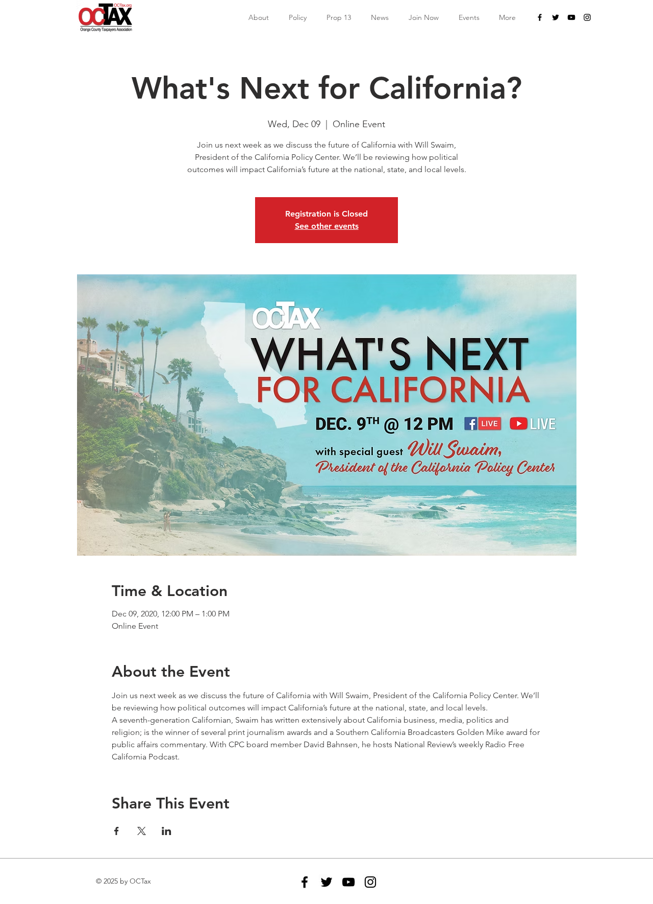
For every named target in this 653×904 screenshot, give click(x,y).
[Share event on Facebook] (116, 831)
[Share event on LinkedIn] (166, 831)
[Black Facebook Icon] (539, 17)
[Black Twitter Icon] (555, 17)
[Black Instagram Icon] (587, 17)
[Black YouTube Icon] (571, 17)
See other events (327, 226)
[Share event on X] (141, 831)
